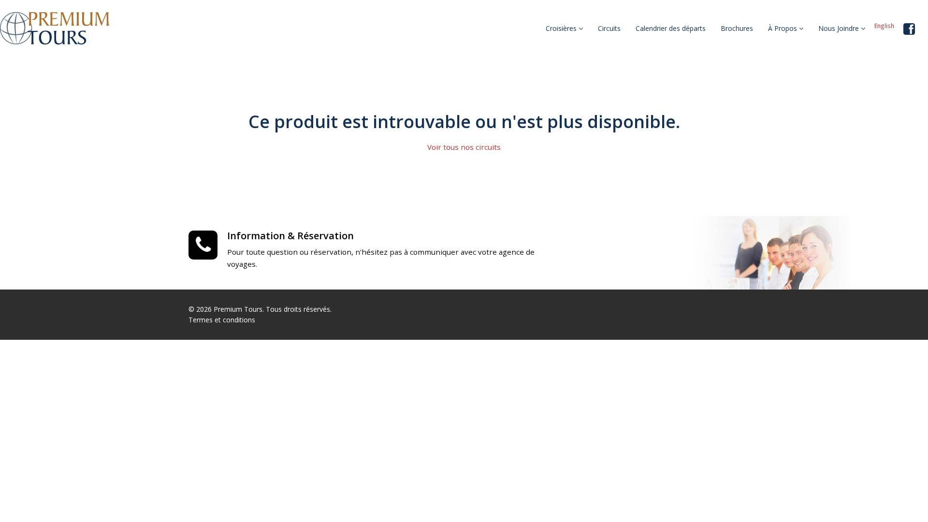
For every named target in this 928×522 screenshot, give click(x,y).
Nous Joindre (839, 28)
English (884, 25)
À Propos (783, 28)
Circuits (609, 28)
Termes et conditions (221, 319)
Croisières (562, 28)
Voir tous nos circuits (464, 147)
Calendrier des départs (671, 28)
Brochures (737, 28)
